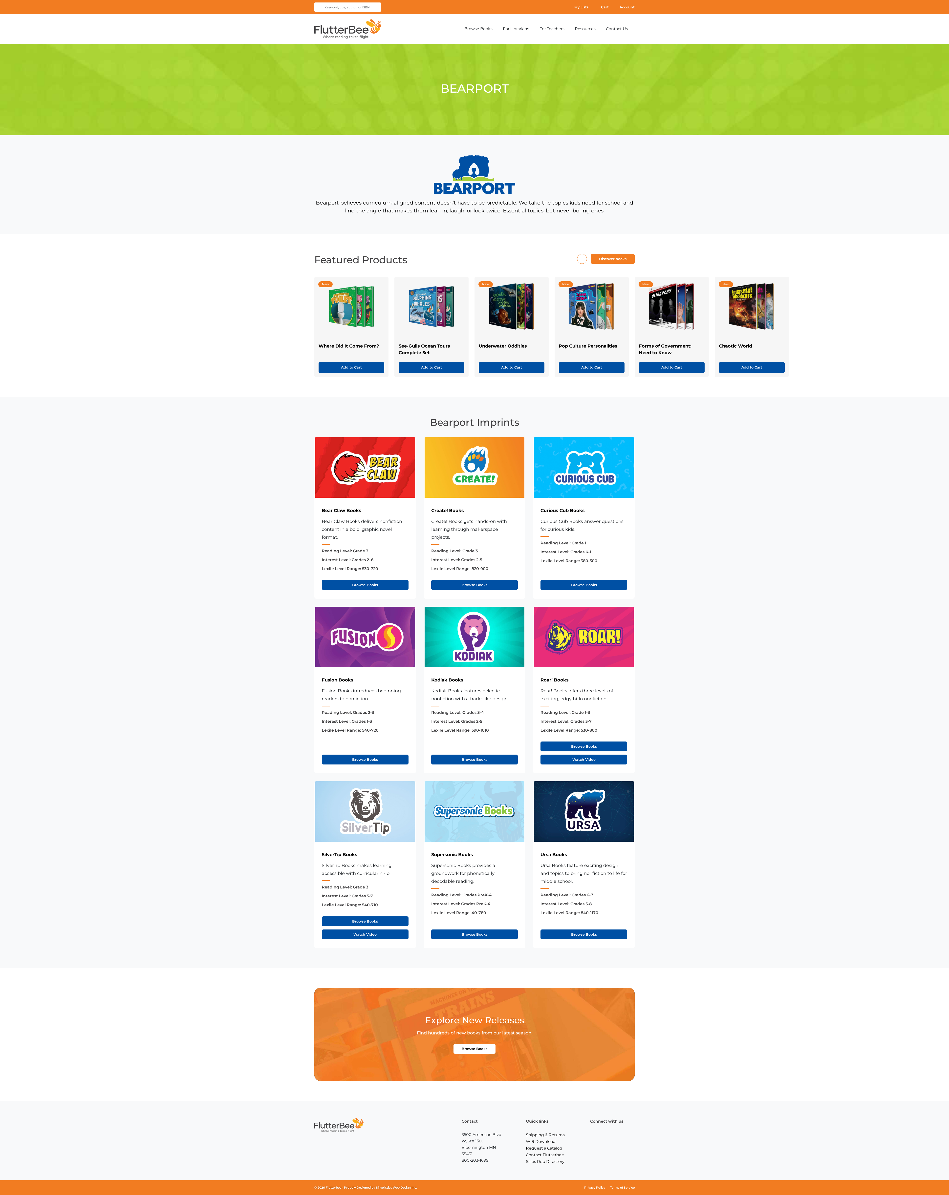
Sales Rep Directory (545, 1161)
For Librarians (516, 28)
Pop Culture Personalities (588, 346)
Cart (605, 7)
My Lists (581, 7)
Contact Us (617, 28)
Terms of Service (622, 1187)
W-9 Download (541, 1141)
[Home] (347, 28)
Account (627, 7)
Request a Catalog (544, 1148)
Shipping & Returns (545, 1135)
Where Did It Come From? (349, 346)
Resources (585, 28)
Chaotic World (735, 346)
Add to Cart (351, 367)
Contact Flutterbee (545, 1155)
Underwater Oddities (503, 346)
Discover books (612, 259)
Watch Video (584, 759)
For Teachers (551, 28)
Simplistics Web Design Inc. (396, 1187)
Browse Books (478, 28)
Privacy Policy (594, 1187)
